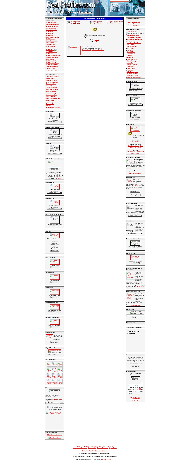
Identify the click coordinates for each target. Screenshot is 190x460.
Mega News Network (52, 37)
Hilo (96, 41)
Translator (130, 62)
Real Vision (49, 33)
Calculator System (132, 72)
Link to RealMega (51, 87)
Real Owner (49, 53)
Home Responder (51, 40)
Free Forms (130, 48)
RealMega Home (51, 22)
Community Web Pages (98, 446)
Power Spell (130, 66)
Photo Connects (132, 59)
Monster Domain (51, 28)
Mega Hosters (50, 59)
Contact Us (110, 446)
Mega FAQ (49, 85)
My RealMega (50, 78)
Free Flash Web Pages (134, 43)
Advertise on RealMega (80, 448)
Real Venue (49, 35)
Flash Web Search (132, 75)
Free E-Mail (130, 44)
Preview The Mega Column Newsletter (93, 50)
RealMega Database (52, 64)
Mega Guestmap (51, 93)
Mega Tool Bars (131, 41)
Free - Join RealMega (52, 76)
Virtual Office (131, 52)
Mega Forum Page (51, 94)
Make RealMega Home (53, 98)
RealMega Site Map (52, 61)
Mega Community (51, 30)
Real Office (49, 31)
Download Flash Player (134, 77)
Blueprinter (130, 50)
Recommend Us (51, 84)
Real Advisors (50, 39)
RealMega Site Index (52, 62)
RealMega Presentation (53, 55)
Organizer (130, 57)
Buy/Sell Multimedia (52, 57)
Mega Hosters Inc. (108, 459)
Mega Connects (51, 96)
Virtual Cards (131, 53)
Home (78, 446)
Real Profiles (50, 50)
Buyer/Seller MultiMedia (134, 39)
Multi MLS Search (51, 52)
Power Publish (131, 68)
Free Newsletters (132, 46)
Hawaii (97, 40)
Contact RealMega (51, 80)
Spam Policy (50, 100)
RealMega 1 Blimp (51, 70)
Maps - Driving (131, 61)
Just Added (135, 141)
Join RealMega (85, 446)
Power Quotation (132, 64)
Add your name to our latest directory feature (135, 152)
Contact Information (52, 66)
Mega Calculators (132, 73)
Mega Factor (50, 42)
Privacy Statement (102, 448)
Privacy (48, 105)
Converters (130, 70)
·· (135, 397)
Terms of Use (50, 104)
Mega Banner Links (52, 89)
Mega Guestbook (51, 91)
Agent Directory (131, 31)
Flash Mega (49, 48)
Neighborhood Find (52, 26)
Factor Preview (50, 44)
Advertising (49, 102)
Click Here (58, 178)
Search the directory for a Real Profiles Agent (135, 146)
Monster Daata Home (52, 24)
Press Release (50, 68)
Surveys (129, 55)
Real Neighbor (50, 46)
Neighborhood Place (133, 35)
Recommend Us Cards (53, 107)
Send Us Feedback (52, 82)
